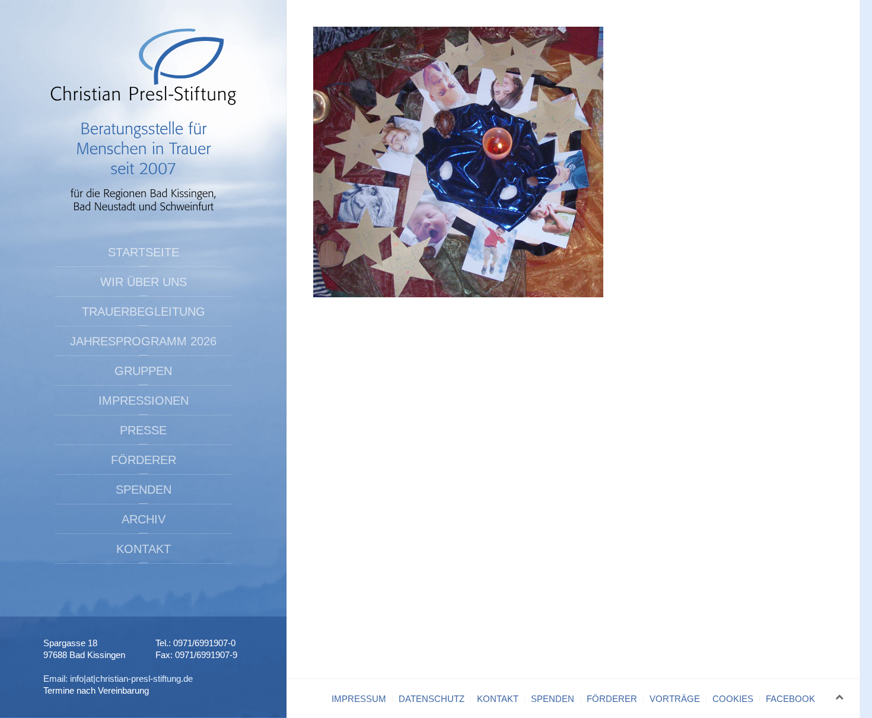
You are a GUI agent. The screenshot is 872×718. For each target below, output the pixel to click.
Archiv (144, 519)
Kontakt (143, 548)
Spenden (143, 489)
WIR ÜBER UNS (143, 281)
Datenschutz (431, 699)
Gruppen (143, 370)
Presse (143, 430)
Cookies (732, 699)
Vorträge (675, 699)
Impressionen (143, 400)
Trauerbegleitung (143, 311)
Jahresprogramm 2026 (143, 341)
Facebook (790, 699)
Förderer (143, 459)
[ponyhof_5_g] (458, 161)
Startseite (143, 252)
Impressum (359, 699)
